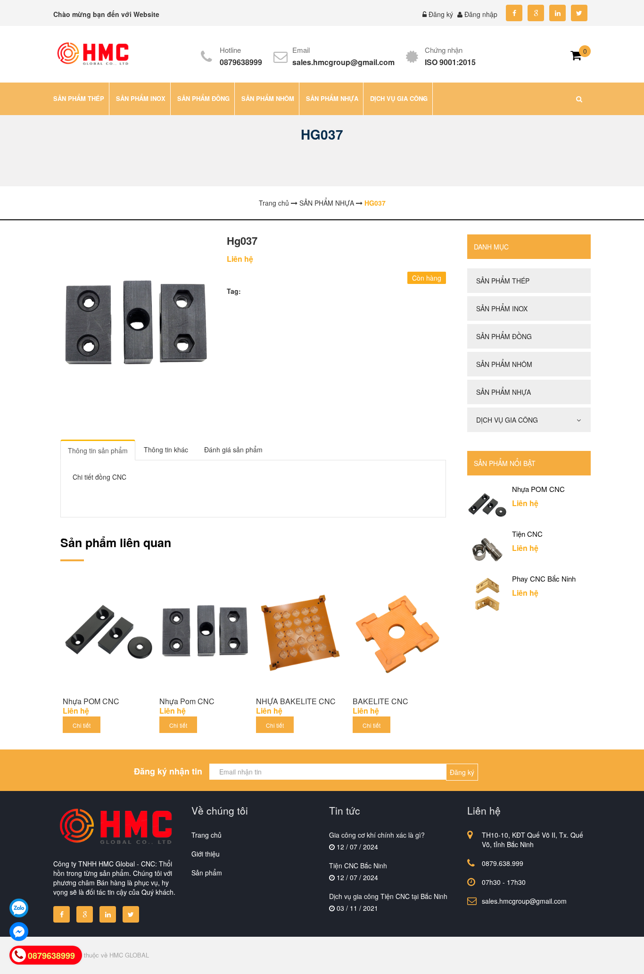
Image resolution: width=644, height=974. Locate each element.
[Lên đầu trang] (555, 959)
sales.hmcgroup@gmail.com (343, 62)
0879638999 (241, 62)
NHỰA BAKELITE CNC (296, 701)
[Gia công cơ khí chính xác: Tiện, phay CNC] (92, 53)
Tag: (234, 291)
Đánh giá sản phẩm (233, 449)
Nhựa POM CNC (91, 701)
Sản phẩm (206, 872)
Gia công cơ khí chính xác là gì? (377, 835)
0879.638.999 (502, 863)
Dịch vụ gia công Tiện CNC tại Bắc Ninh (388, 896)
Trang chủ (206, 835)
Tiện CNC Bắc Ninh (358, 865)
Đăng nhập (480, 14)
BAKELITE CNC (380, 701)
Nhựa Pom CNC (187, 701)
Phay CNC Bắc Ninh (544, 578)
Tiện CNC (527, 534)
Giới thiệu (205, 853)
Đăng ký (441, 14)
